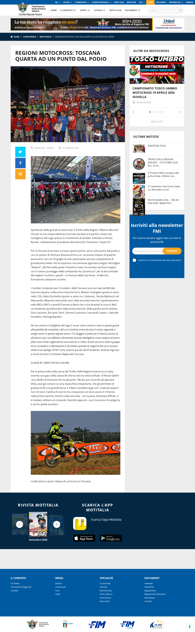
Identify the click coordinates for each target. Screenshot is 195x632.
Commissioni (80, 2)
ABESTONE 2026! (157, 145)
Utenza (98, 10)
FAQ (140, 2)
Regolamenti (150, 590)
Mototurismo (106, 590)
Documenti (161, 2)
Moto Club (119, 2)
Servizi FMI (131, 2)
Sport (83, 10)
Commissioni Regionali (21, 587)
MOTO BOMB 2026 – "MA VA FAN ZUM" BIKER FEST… (163, 201)
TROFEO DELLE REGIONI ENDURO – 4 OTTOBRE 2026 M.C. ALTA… (163, 162)
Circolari (148, 601)
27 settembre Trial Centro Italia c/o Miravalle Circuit (164, 188)
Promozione (105, 597)
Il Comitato (66, 10)
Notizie (50, 147)
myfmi (150, 2)
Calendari (148, 583)
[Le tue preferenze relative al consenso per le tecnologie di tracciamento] (190, 627)
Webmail (189, 2)
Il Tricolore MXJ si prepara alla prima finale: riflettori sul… (163, 174)
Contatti (14, 590)
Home (54, 10)
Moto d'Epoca (106, 594)
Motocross (45, 37)
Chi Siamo (15, 583)
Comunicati (60, 587)
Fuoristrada (29, 37)
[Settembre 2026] (38, 524)
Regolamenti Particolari (154, 594)
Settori (66, 2)
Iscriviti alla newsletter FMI (157, 228)
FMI (56, 2)
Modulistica (149, 597)
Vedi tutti (157, 121)
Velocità (103, 587)
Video (57, 594)
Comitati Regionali (100, 2)
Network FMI (175, 2)
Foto (57, 590)
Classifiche (149, 587)
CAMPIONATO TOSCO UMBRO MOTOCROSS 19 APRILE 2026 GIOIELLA (155, 92)
